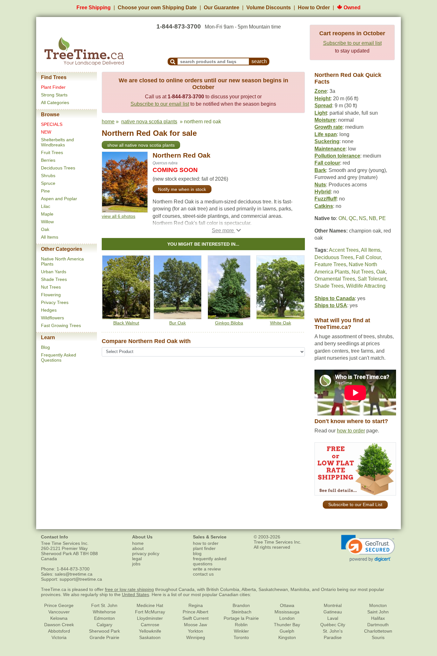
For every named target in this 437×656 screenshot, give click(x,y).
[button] (226, 230)
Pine (45, 190)
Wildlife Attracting (365, 286)
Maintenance (330, 149)
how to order (351, 430)
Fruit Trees (52, 152)
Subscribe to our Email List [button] (355, 504)
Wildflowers (52, 317)
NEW (46, 132)
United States (135, 594)
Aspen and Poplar (59, 198)
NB (372, 218)
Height (322, 98)
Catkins (323, 206)
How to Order (314, 7)
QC (352, 218)
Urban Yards (53, 271)
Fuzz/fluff (325, 198)
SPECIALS (51, 124)
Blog (45, 347)
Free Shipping (93, 7)
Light (320, 113)
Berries (48, 160)
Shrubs (48, 175)
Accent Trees (344, 250)
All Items (49, 237)
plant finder (204, 548)
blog (197, 553)
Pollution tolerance (337, 156)
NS (362, 218)
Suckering (326, 141)
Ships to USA (330, 305)
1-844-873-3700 (178, 26)
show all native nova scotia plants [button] (141, 145)
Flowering (51, 294)
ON (342, 218)
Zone (320, 91)
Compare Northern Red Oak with (146, 341)
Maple (47, 214)
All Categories (55, 102)
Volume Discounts (268, 7)
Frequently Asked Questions (58, 357)
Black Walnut (126, 322)
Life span (325, 134)
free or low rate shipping (129, 589)
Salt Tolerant (372, 279)
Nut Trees (51, 287)
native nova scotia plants (149, 121)
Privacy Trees (54, 302)
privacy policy (145, 553)
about (138, 548)
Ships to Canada (334, 298)
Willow (47, 221)
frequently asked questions (209, 561)
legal (137, 558)
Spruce (48, 183)
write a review (207, 568)
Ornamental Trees (334, 279)
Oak (45, 229)
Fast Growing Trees (61, 325)
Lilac (45, 206)
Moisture (325, 120)
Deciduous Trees (58, 167)
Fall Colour (368, 257)
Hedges (49, 310)
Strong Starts (54, 94)
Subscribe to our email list (352, 43)
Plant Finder (53, 87)
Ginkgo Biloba (229, 322)
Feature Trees (330, 264)
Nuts (320, 184)
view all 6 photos (118, 216)
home (108, 121)
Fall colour (327, 163)
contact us (203, 574)
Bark (320, 170)
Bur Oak (177, 322)
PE (382, 218)
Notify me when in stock (182, 189)
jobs (136, 563)
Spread (323, 105)
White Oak (280, 322)
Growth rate (328, 127)
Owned (351, 7)
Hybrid (322, 191)
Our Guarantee (221, 7)
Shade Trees (54, 279)
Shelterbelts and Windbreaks (57, 142)
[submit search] (173, 61)
